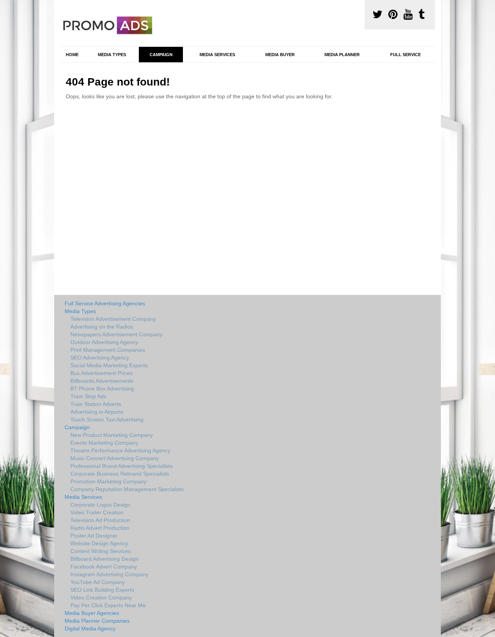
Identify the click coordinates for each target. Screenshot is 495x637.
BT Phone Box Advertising (102, 388)
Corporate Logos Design (100, 505)
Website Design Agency (99, 543)
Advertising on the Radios (101, 327)
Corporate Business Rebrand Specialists (119, 474)
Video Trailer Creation (97, 512)
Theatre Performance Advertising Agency (120, 450)
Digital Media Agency (90, 628)
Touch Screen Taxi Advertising (106, 419)
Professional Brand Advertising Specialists (121, 466)
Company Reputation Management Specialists (127, 489)
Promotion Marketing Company (108, 481)
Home (72, 54)
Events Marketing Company (104, 443)
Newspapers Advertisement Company (116, 334)
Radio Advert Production (100, 528)
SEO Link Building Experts (102, 590)
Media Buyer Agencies (92, 613)
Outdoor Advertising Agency (104, 342)
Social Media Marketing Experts (109, 365)
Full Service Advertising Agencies (105, 303)
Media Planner (342, 54)
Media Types (112, 54)
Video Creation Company (101, 597)
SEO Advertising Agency (99, 357)
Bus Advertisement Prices (101, 373)
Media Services (217, 54)
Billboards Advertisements (101, 381)
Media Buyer (280, 54)
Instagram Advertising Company (109, 574)
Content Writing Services (100, 551)
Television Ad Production (100, 520)
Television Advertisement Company (113, 319)
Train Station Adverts (95, 404)
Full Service (405, 54)
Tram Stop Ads (88, 396)
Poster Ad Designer (94, 536)
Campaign (161, 54)
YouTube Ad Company (97, 582)
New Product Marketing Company (111, 435)
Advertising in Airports (96, 412)
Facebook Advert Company (103, 566)
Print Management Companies (107, 350)
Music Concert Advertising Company (114, 458)
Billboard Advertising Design (104, 559)
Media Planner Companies (97, 621)
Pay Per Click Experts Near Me (108, 605)
